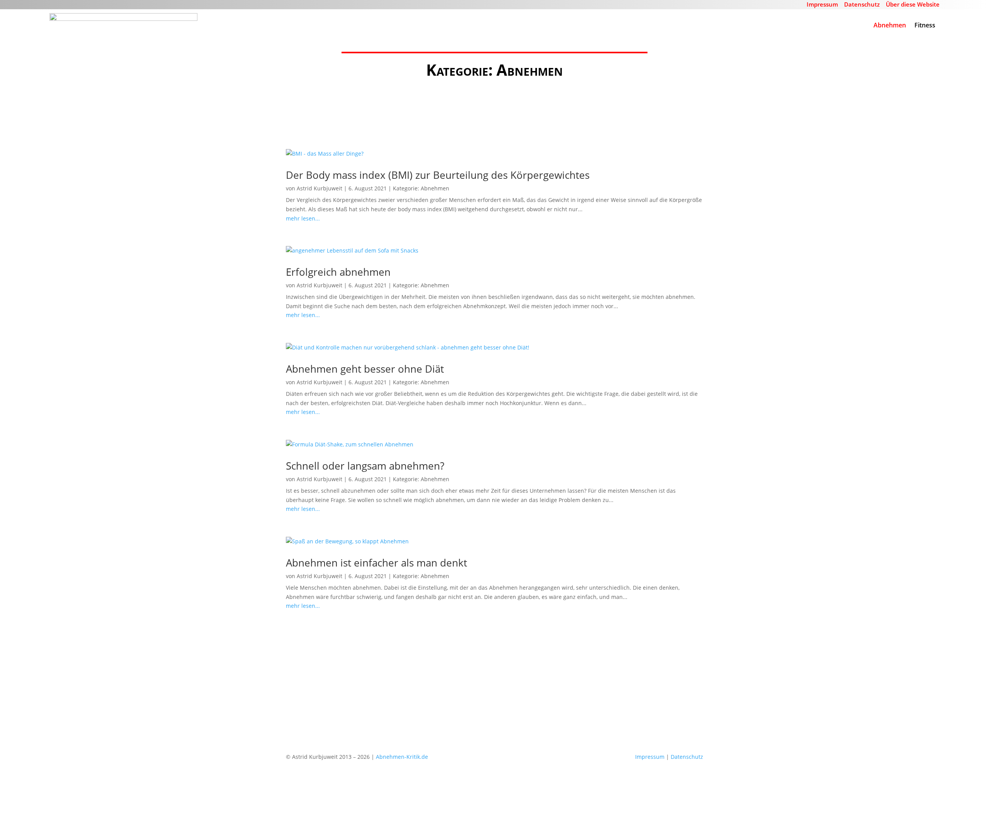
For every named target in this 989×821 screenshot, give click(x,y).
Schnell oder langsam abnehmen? (365, 466)
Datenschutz (862, 4)
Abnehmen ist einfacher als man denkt (376, 563)
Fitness (924, 25)
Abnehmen (889, 25)
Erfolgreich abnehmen (338, 272)
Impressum (822, 4)
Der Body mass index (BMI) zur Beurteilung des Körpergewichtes (438, 175)
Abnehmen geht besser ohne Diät (365, 369)
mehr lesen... (303, 218)
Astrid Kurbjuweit (319, 188)
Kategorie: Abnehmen (421, 188)
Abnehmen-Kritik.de (402, 756)
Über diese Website (913, 4)
